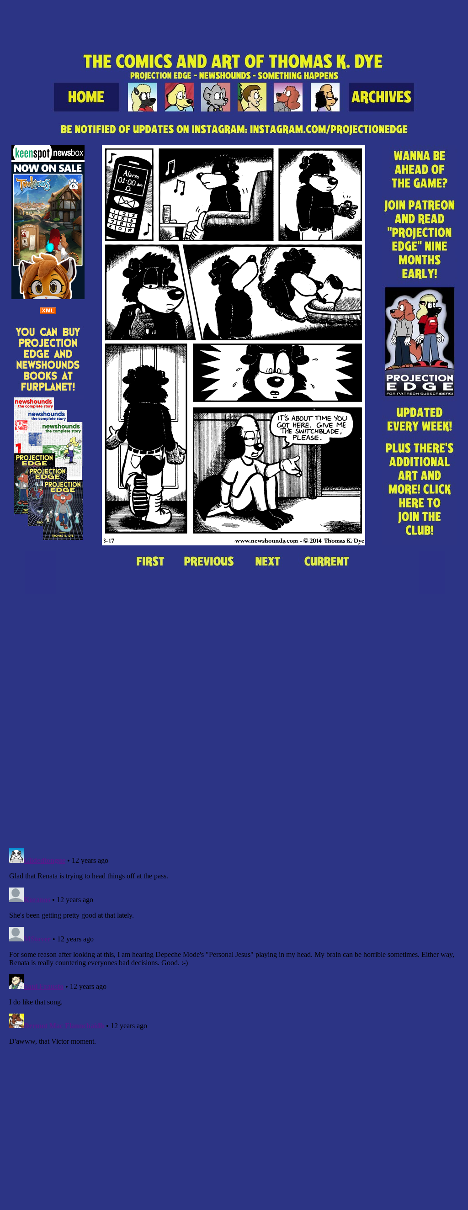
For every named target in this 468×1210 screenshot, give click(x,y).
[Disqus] (234, 725)
